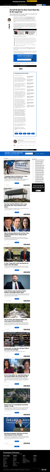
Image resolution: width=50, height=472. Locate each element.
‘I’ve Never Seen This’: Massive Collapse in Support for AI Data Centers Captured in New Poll (39, 168)
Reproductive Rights (16, 462)
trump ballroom (8, 414)
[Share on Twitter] (9, 24)
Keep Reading (16, 212)
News (6, 7)
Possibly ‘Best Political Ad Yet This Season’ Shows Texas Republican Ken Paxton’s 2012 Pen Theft (21, 33)
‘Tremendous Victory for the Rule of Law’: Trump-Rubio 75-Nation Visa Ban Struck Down (16, 177)
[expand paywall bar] (49, 1)
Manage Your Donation (26, 460)
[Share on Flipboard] (9, 26)
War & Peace (5, 466)
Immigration (15, 458)
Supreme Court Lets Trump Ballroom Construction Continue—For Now (16, 405)
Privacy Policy (27, 469)
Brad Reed (5, 352)
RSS (33, 461)
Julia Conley (5, 382)
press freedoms (8, 244)
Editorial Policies (25, 459)
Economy (4, 460)
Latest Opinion (5, 458)
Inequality (14, 459)
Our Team (24, 458)
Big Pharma (15, 460)
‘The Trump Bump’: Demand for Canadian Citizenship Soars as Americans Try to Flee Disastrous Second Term (39, 166)
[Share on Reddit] (9, 27)
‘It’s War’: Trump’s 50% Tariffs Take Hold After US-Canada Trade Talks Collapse (16, 264)
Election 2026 (15, 465)
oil (31, 23)
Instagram (35, 460)
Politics (4, 464)
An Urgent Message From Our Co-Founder (21, 73)
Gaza (14, 461)
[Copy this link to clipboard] (29, 185)
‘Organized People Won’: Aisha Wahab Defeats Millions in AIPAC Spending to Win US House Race (39, 179)
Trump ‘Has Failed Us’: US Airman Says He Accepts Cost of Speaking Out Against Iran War (32, 33)
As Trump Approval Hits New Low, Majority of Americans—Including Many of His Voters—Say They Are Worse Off (39, 181)
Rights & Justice (5, 465)
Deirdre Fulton (21, 140)
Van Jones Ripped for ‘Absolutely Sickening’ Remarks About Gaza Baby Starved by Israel (39, 177)
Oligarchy (14, 457)
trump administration (8, 300)
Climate (4, 459)
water (30, 48)
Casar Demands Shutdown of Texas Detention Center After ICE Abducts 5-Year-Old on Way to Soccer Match (39, 170)
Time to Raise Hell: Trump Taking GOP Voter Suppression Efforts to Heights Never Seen (39, 172)
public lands (7, 329)
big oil (17, 145)
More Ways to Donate (26, 461)
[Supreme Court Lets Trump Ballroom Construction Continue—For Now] (17, 395)
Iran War (14, 463)
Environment (5, 462)
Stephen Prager (6, 439)
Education (4, 461)
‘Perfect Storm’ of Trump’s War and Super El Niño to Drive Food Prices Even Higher (16, 349)
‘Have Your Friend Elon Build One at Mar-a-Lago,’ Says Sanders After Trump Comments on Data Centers (15, 205)
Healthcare (5, 463)
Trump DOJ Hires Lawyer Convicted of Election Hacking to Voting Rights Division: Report (15, 291)
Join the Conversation (25, 149)
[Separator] (9, 29)
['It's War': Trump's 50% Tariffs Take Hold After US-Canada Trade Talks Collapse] (17, 254)
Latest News (5, 457)
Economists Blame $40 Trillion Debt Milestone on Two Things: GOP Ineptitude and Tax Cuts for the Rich (39, 163)
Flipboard (34, 459)
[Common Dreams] (22, 4)
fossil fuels (30, 145)
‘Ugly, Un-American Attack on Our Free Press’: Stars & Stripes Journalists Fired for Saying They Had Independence (16, 234)
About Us (24, 457)
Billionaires (14, 464)
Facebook (34, 458)
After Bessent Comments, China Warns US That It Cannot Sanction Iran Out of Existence (16, 434)
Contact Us (24, 462)
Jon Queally (5, 181)
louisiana (34, 145)
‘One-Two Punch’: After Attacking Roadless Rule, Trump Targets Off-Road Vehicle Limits (15, 320)
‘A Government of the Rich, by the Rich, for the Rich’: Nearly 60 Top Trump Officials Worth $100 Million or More (39, 175)
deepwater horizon (21, 145)
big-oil (8, 7)
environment (26, 145)
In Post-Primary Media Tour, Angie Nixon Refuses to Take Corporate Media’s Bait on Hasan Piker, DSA (16, 375)
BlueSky (34, 457)
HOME (4, 7)
